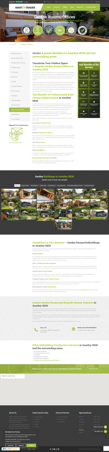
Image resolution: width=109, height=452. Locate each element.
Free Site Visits (91, 7)
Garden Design (15, 105)
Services (56, 7)
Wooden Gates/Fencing (18, 63)
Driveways (14, 95)
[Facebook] (91, 1)
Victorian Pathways (16, 86)
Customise (10, 445)
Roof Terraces (15, 91)
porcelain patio (83, 289)
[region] (20, 439)
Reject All (21, 445)
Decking (13, 81)
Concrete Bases (16, 100)
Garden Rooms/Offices (17, 109)
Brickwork (14, 77)
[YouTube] (97, 1)
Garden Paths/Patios (17, 58)
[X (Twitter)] (93, 1)
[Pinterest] (99, 1)
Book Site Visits (38, 417)
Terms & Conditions (63, 417)
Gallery (65, 7)
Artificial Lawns (15, 67)
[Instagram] (95, 1)
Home (48, 7)
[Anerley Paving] (20, 6)
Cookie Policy (61, 421)
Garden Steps (15, 114)
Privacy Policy (61, 419)
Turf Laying (14, 72)
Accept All (31, 445)
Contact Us (37, 419)
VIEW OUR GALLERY (93, 368)
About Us (80, 7)
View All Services (16, 53)
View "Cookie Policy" (15, 441)
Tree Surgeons (15, 119)
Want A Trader (31, 449)
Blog (72, 7)
